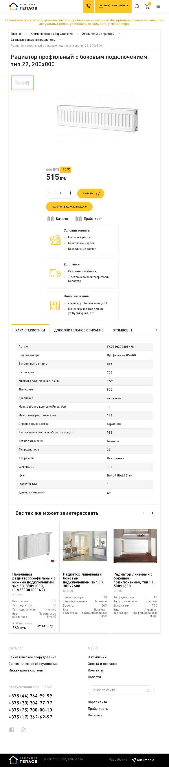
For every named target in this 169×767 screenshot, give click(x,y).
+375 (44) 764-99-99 (30, 696)
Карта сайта (97, 702)
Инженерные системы (26, 670)
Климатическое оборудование (52, 34)
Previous (12, 330)
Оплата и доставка (103, 664)
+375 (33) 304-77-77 (30, 703)
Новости (94, 677)
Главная (16, 34)
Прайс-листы (98, 709)
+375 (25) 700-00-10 (30, 710)
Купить (43, 626)
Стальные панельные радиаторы (33, 40)
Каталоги (95, 715)
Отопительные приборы (98, 34)
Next (157, 330)
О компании (97, 657)
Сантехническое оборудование (33, 664)
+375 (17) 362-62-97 (30, 717)
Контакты (95, 670)
